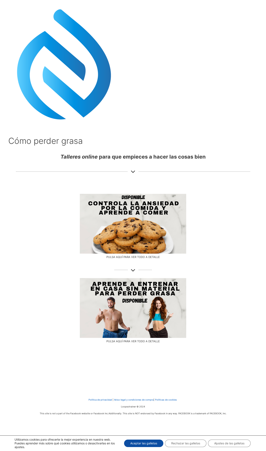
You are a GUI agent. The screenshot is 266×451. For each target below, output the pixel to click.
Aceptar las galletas (143, 443)
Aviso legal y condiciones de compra (133, 399)
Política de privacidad (100, 399)
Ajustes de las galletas (229, 443)
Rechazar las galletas (185, 443)
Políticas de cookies (166, 399)
